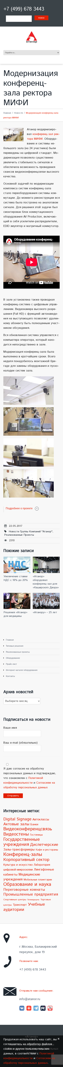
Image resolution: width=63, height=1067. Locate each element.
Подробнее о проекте (19, 508)
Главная (7, 113)
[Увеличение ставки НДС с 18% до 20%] (17, 565)
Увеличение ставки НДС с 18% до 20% (16, 578)
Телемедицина (33, 899)
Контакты (10, 676)
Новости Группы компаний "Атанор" (30, 532)
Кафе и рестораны (47, 850)
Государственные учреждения (21, 842)
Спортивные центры (14, 899)
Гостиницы (36, 835)
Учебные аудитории (24, 907)
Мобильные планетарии (38, 880)
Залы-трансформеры (19, 849)
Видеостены (16, 834)
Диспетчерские (44, 844)
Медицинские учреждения (21, 877)
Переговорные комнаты (24, 889)
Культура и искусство (18, 865)
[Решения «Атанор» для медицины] (17, 601)
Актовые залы (16, 824)
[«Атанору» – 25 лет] (46, 601)
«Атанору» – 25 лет (45, 612)
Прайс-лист (11, 664)
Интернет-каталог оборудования (21, 670)
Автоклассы (40, 819)
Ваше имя (10, 728)
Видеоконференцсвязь (27, 829)
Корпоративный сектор (26, 860)
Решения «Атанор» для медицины (15, 614)
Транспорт (20, 905)
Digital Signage (17, 819)
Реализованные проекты (19, 535)
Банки (34, 824)
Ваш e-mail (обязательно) (20, 743)
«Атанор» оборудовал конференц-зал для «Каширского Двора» (46, 582)
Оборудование (13, 658)
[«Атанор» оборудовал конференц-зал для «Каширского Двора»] (46, 565)
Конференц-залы (22, 854)
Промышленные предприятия (30, 894)
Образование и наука (27, 884)
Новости (18, 113)
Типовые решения (14, 646)
